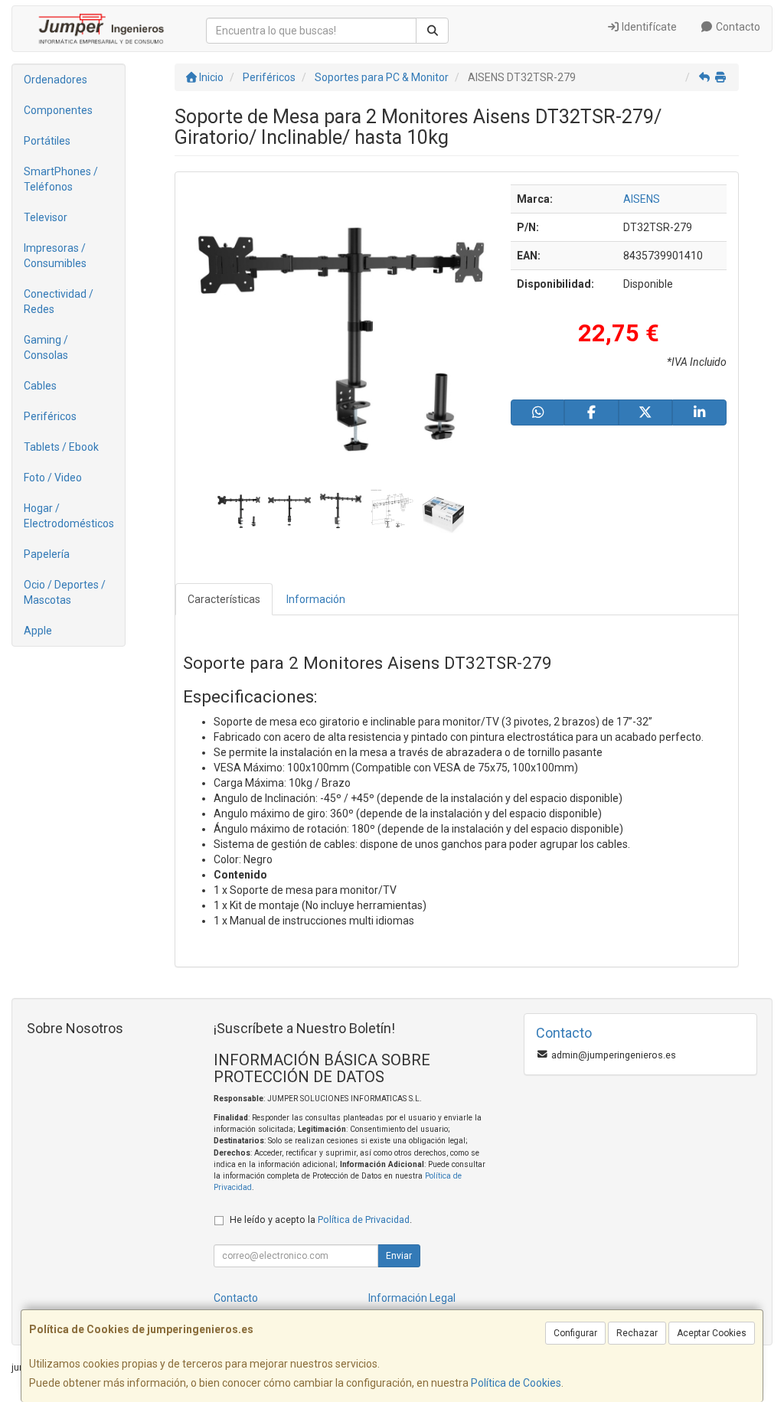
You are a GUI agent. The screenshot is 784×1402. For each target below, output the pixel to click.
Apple (38, 630)
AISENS (641, 199)
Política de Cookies (516, 1383)
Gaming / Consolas (46, 347)
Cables (40, 386)
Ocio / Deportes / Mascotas (65, 592)
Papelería (47, 554)
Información (315, 599)
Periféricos (50, 416)
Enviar (399, 1255)
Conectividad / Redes (58, 301)
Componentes (58, 110)
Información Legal (412, 1298)
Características (224, 599)
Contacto (737, 27)
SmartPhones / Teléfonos (61, 179)
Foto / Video (53, 477)
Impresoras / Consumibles (55, 255)
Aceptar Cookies (711, 1333)
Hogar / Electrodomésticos (69, 516)
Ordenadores (55, 79)
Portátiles (47, 141)
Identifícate (648, 27)
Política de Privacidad (364, 1219)
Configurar (575, 1333)
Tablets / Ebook (61, 447)
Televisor (45, 217)
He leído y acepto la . (321, 1219)
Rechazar (637, 1333)
